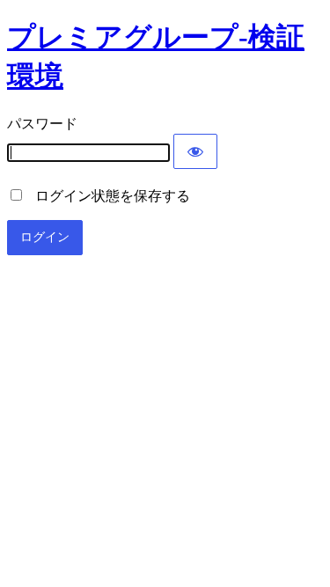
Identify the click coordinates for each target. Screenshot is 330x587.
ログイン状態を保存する (107, 195)
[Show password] (195, 151)
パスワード (42, 123)
